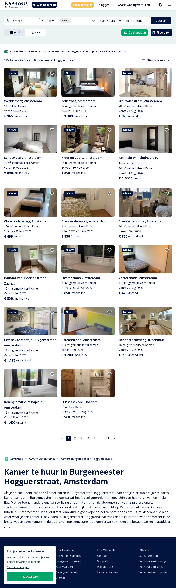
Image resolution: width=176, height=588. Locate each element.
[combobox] (18, 21)
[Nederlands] (160, 5)
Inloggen (104, 5)
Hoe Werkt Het (107, 550)
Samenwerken (148, 556)
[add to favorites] (52, 73)
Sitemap (60, 578)
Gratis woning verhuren (134, 5)
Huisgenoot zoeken (68, 561)
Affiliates (145, 550)
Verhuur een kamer (152, 567)
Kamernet (16, 459)
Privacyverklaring (66, 572)
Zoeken (161, 21)
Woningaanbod (46, 4)
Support (102, 561)
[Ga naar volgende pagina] (114, 438)
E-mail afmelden (107, 572)
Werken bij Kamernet (68, 556)
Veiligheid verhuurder (153, 572)
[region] (30, 565)
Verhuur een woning (152, 561)
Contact (102, 556)
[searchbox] (24, 21)
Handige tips (105, 567)
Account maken (82, 4)
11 (107, 438)
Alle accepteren (30, 576)
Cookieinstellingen (18, 567)
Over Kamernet (65, 550)
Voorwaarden (64, 567)
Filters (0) (163, 32)
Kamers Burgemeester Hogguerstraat (86, 459)
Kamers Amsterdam (42, 459)
